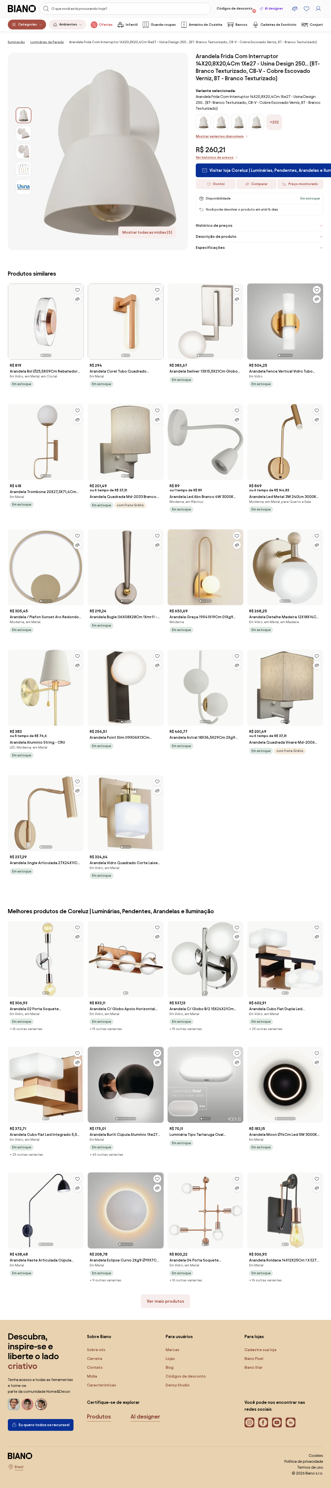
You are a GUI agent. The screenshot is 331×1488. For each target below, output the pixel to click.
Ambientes (68, 24)
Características (101, 1385)
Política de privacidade (303, 1461)
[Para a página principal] (22, 8)
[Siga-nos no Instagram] (249, 1422)
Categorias (27, 24)
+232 (274, 122)
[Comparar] (77, 299)
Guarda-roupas (163, 25)
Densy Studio (178, 1385)
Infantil (131, 25)
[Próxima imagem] (80, 320)
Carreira (94, 1358)
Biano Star (254, 1367)
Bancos (241, 25)
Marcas (172, 1350)
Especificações (210, 247)
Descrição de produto (216, 236)
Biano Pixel (254, 1358)
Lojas (170, 1358)
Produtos (99, 1416)
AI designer (274, 8)
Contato (95, 1367)
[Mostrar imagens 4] (23, 169)
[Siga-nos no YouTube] (277, 1422)
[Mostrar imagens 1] (23, 115)
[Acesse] (318, 8)
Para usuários (179, 1336)
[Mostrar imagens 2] (23, 133)
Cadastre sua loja (260, 1350)
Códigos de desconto (236, 10)
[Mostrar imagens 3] (23, 151)
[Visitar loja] (109, 151)
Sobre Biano (99, 1336)
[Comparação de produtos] (295, 8)
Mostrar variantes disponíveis (220, 136)
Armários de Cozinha (205, 25)
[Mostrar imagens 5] (23, 187)
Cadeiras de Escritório (278, 25)
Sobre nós (96, 1350)
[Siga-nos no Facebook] (263, 1422)
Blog (169, 1367)
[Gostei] (77, 290)
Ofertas (105, 25)
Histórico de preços (214, 225)
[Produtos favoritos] (306, 8)
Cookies (316, 1455)
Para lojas (254, 1336)
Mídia (92, 1376)
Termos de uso (310, 1467)
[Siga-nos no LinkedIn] (290, 1422)
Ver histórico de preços (214, 157)
